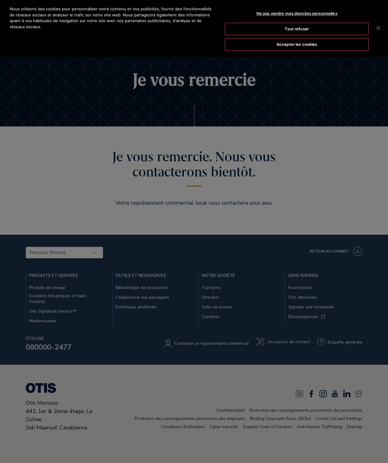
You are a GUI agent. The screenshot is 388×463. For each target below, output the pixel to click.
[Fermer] (378, 28)
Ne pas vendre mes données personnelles (296, 13)
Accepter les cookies (296, 44)
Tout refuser (297, 28)
